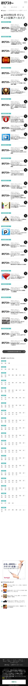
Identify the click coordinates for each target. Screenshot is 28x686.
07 (20, 375)
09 (12, 369)
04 (1, 363)
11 (16, 369)
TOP (3, 659)
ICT (14, 7)
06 (5, 363)
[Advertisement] (14, 526)
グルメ (9, 661)
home (4, 10)
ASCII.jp (7, 664)
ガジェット (21, 659)
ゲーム (4, 661)
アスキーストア (23, 7)
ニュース (14, 659)
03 (1, 369)
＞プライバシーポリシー (14, 685)
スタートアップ (5, 7)
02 (5, 375)
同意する (14, 682)
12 (9, 384)
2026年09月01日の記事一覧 (14, 351)
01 (1, 375)
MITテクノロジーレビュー (18, 664)
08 (9, 363)
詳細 (3, 678)
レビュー (8, 659)
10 (5, 377)
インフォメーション (14, 662)
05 (9, 369)
